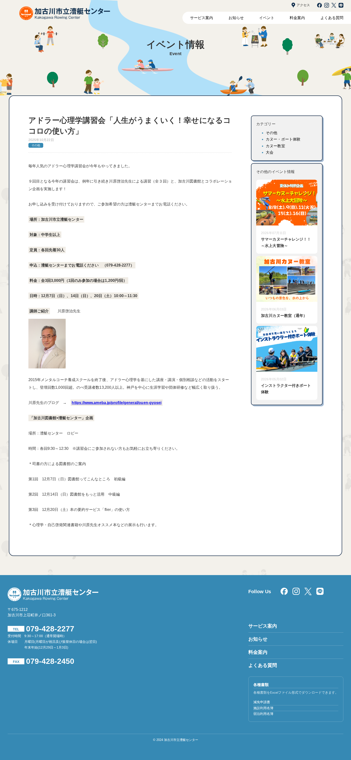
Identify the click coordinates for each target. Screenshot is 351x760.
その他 (271, 133)
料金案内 (297, 18)
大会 (269, 152)
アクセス (303, 5)
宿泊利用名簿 (263, 714)
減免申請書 (261, 702)
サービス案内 (201, 18)
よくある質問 (331, 18)
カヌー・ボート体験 (283, 139)
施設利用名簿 (263, 708)
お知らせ (236, 18)
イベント (266, 18)
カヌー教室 (275, 146)
